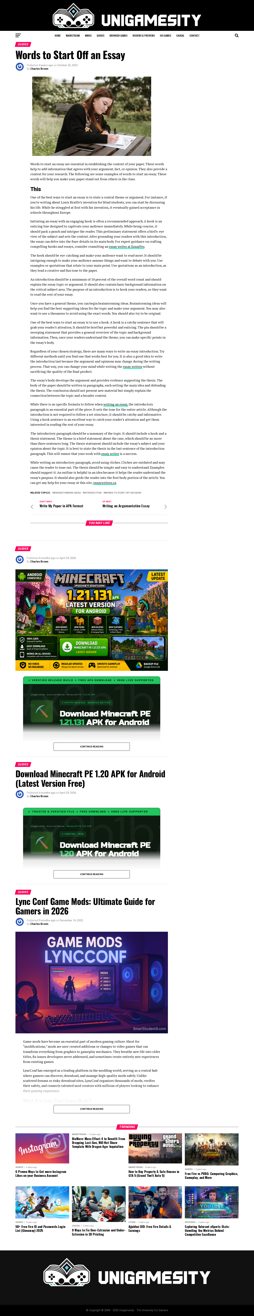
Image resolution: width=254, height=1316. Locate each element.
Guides (100, 35)
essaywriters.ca (104, 483)
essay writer (110, 454)
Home (58, 35)
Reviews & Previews (144, 35)
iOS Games (165, 35)
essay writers (132, 366)
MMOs (88, 35)
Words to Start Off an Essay (123, 493)
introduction (93, 493)
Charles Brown (39, 68)
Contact (194, 35)
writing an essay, (115, 404)
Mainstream (73, 35)
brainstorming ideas (67, 493)
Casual (180, 35)
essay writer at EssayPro (126, 246)
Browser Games (118, 35)
